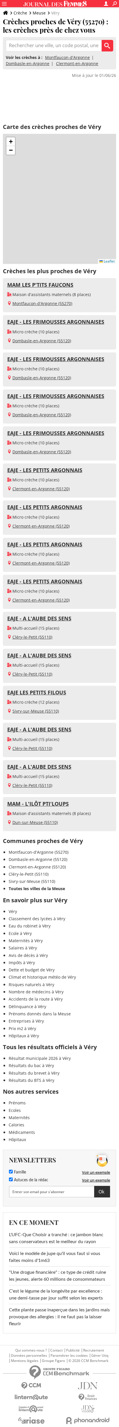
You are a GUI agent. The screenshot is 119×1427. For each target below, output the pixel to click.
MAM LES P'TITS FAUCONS (40, 284)
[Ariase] (31, 1420)
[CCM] (31, 1385)
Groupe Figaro (53, 1361)
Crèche (20, 13)
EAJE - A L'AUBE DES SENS (39, 618)
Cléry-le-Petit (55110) (32, 637)
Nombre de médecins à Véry (36, 992)
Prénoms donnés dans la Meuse (40, 1013)
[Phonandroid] (88, 1420)
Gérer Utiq (99, 1356)
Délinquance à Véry (27, 1006)
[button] (10, 141)
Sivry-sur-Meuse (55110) (35, 711)
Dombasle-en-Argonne (27, 63)
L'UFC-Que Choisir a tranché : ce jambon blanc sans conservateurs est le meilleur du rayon (56, 1238)
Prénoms (17, 1103)
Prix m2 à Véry (22, 1028)
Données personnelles (29, 1356)
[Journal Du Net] (88, 1385)
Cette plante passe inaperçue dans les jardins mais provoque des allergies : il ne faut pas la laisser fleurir (59, 1317)
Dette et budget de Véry (32, 970)
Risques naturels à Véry (31, 984)
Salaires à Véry (23, 948)
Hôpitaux (17, 1139)
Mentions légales (24, 1361)
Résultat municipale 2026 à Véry (40, 1058)
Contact (56, 1350)
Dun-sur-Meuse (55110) (35, 822)
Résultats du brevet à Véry (34, 1073)
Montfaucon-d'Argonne (67, 57)
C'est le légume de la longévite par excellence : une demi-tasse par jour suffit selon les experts (56, 1294)
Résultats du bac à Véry (31, 1065)
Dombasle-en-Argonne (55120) (41, 340)
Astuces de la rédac (30, 1180)
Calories (16, 1124)
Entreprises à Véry (26, 1021)
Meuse (39, 13)
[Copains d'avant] (31, 1409)
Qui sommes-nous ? (31, 1350)
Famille (19, 1172)
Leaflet (109, 261)
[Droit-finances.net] (88, 1397)
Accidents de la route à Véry (36, 999)
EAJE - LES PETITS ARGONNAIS (44, 470)
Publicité (73, 1350)
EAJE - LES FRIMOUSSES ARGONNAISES (55, 321)
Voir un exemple (96, 1172)
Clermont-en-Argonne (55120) (41, 488)
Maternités (19, 1117)
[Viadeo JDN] (88, 1409)
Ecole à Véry (20, 933)
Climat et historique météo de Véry (42, 977)
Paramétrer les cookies (69, 1356)
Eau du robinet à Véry (30, 926)
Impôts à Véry (22, 962)
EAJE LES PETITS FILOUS (36, 692)
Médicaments (22, 1132)
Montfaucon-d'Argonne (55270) (42, 303)
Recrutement (93, 1350)
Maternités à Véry (26, 940)
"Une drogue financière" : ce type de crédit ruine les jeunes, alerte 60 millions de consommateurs (57, 1276)
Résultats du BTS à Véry (31, 1080)
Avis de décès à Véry (28, 955)
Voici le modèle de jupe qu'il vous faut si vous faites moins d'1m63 (54, 1257)
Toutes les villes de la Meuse (37, 888)
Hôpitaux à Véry (24, 1035)
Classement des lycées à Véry (37, 918)
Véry (13, 911)
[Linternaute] (31, 1397)
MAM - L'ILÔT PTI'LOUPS (38, 803)
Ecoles (15, 1110)
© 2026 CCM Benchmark (88, 1361)
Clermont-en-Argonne (77, 63)
